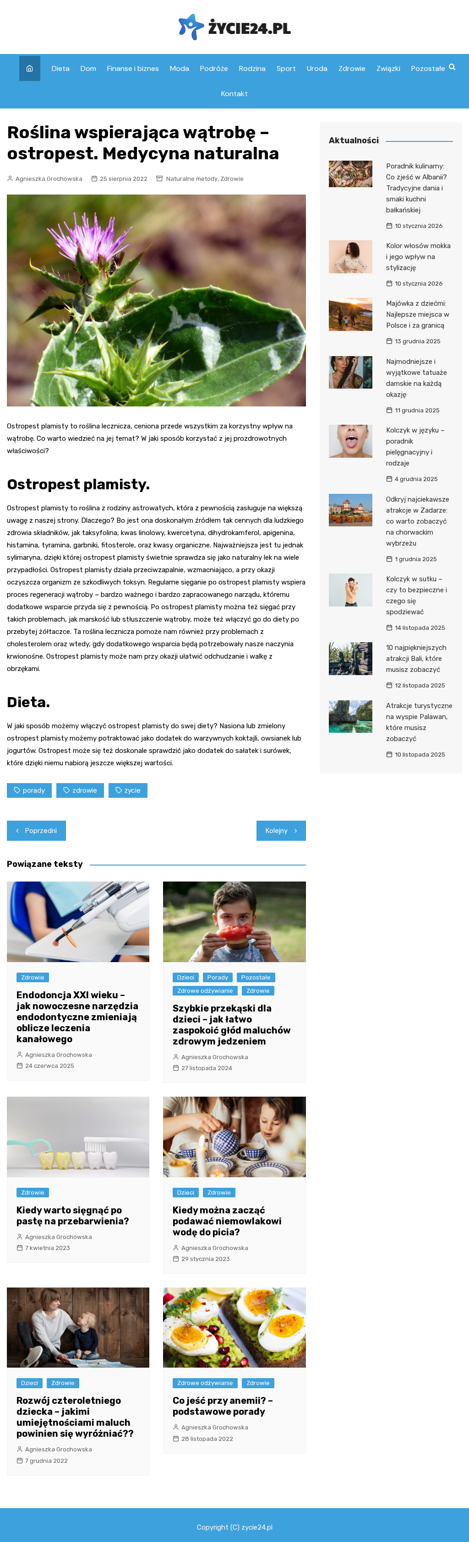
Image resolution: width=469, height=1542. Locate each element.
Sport (286, 68)
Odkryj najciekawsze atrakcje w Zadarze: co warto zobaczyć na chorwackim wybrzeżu (417, 521)
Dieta (61, 68)
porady (34, 790)
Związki (388, 68)
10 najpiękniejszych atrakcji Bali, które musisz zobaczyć (416, 659)
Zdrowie (351, 68)
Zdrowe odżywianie (205, 990)
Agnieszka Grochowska (49, 178)
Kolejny (277, 830)
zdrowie (84, 790)
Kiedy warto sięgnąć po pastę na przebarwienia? (72, 1216)
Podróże (214, 68)
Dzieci (185, 977)
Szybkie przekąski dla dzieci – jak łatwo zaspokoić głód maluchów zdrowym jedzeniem (232, 1025)
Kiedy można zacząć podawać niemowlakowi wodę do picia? (227, 1221)
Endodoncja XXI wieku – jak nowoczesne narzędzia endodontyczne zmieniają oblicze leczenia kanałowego (77, 1017)
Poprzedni (41, 830)
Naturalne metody (192, 178)
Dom (88, 68)
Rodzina (252, 68)
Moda (179, 68)
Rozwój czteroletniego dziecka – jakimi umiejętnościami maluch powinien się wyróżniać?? (75, 1417)
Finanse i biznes (133, 68)
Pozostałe (428, 68)
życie (133, 790)
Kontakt (234, 93)
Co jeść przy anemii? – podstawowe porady (223, 1406)
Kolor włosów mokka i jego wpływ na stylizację (418, 257)
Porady (217, 977)
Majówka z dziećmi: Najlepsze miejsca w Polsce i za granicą (417, 314)
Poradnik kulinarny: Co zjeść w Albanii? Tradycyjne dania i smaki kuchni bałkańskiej (416, 188)
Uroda (317, 68)
